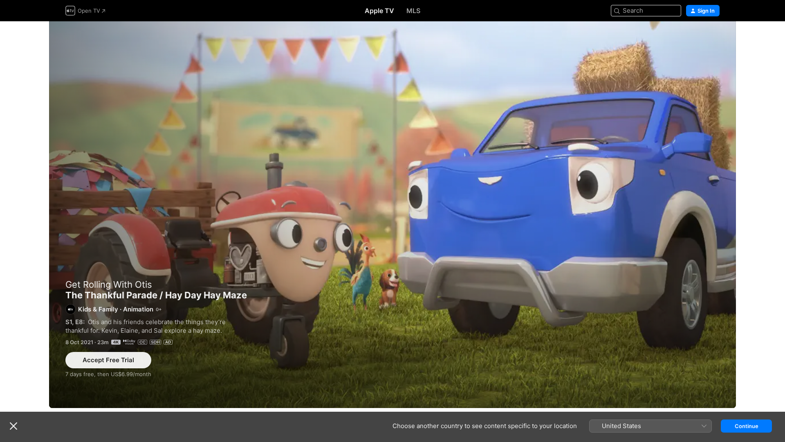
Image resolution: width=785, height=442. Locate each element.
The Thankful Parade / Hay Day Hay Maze (392, 214)
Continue (746, 426)
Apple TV (379, 11)
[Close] (13, 426)
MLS (413, 11)
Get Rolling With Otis (108, 284)
